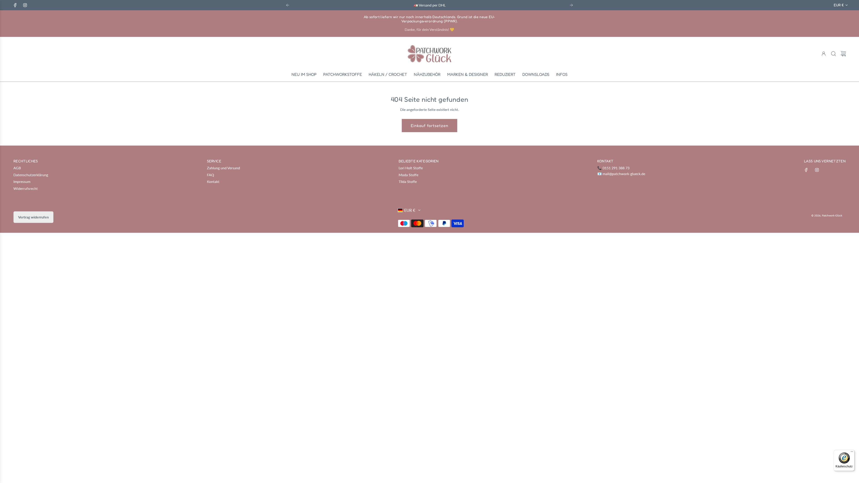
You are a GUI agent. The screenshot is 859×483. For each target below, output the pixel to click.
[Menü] (852, 452)
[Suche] (833, 54)
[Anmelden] (824, 54)
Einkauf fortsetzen (429, 125)
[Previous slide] (287, 5)
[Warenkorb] (843, 54)
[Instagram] (25, 5)
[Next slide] (571, 5)
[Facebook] (15, 5)
